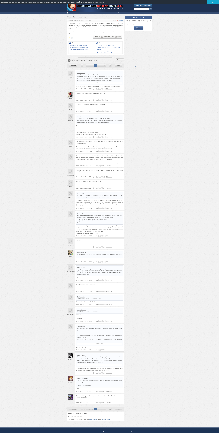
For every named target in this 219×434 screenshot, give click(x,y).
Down (102, 89)
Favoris (111, 13)
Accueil (81, 431)
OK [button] (213, 2)
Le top (72, 13)
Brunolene (70, 289)
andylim (79, 267)
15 (104, 65)
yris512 (70, 197)
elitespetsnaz (70, 161)
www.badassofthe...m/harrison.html (79, 49)
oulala (70, 98)
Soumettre (87, 13)
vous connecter (93, 419)
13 (98, 65)
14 (101, 65)
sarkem (79, 73)
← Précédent (72, 65)
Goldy (78, 297)
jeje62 (70, 186)
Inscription (139, 5)
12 (95, 65)
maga (70, 109)
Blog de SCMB (129, 13)
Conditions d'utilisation (118, 431)
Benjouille (70, 330)
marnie (70, 382)
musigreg (79, 252)
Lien (97, 89)
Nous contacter (139, 431)
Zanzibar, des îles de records (106, 45)
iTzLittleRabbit (71, 271)
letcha (70, 146)
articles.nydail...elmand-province (79, 47)
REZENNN (70, 121)
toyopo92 (70, 301)
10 (89, 65)
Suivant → (118, 65)
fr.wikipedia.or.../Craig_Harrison (78, 45)
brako (70, 77)
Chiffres (89, 20)
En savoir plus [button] (99, 2)
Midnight (79, 326)
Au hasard (78, 13)
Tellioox (70, 256)
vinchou (70, 359)
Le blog (95, 431)
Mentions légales (129, 431)
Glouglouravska (81, 116)
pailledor (79, 355)
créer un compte (105, 419)
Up (100, 89)
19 (110, 65)
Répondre (109, 89)
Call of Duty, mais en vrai (76, 17)
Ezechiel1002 (70, 245)
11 (92, 65)
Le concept (101, 431)
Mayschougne (81, 378)
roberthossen (70, 218)
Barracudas (70, 314)
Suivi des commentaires (100, 13)
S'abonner (120, 60)
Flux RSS (108, 431)
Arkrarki (70, 401)
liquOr (78, 193)
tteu (78, 213)
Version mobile (88, 431)
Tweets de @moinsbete (131, 66)
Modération (119, 13)
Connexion (147, 5)
